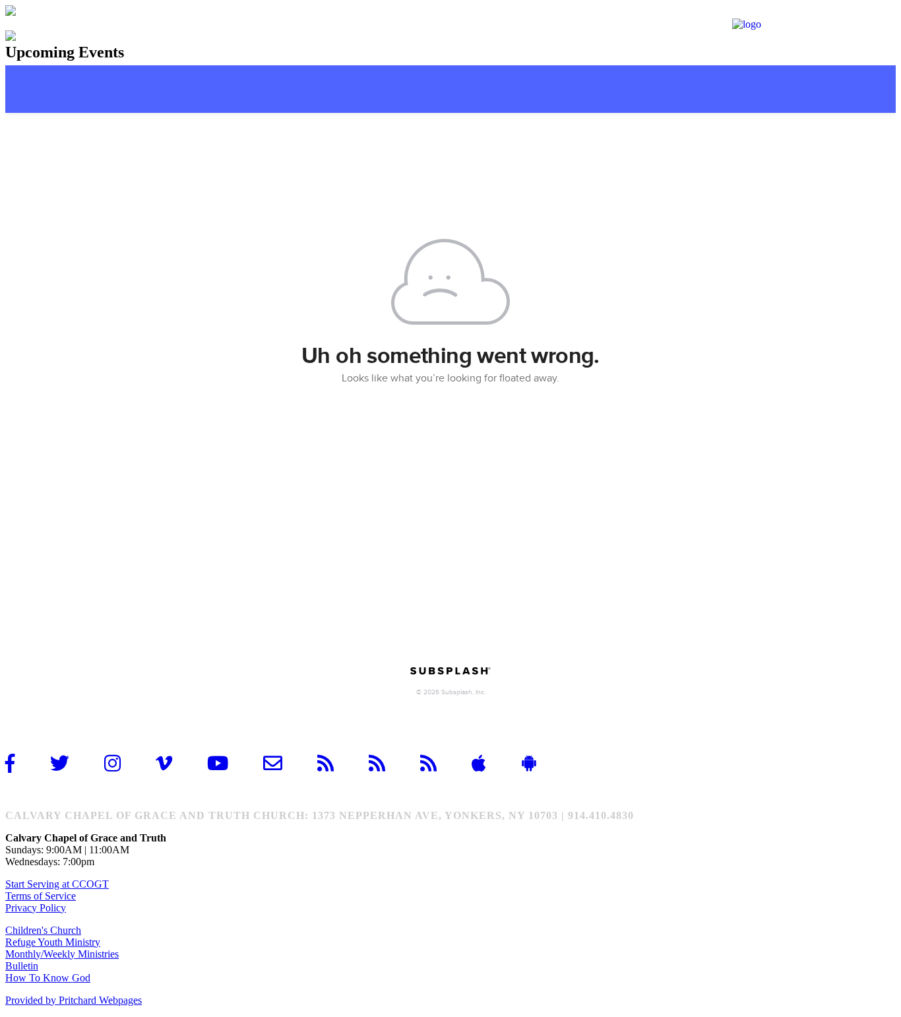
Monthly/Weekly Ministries (62, 954)
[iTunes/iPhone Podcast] (388, 763)
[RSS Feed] (336, 763)
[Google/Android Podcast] (439, 763)
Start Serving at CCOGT (57, 884)
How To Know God (47, 977)
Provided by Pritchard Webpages (73, 1000)
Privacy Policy (35, 907)
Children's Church (43, 930)
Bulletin (21, 965)
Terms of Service (40, 896)
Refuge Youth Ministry (52, 942)
